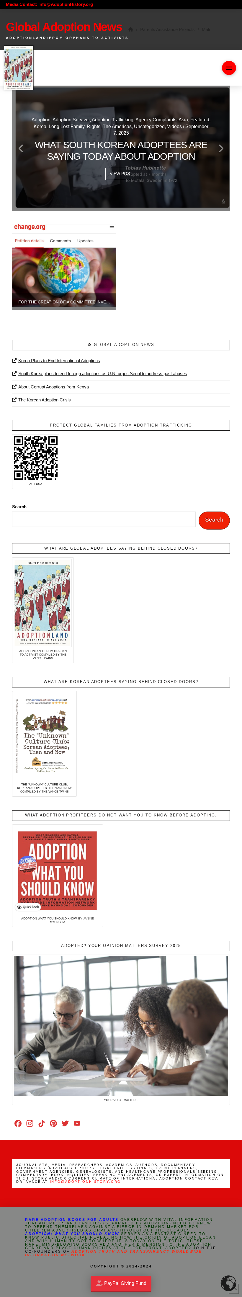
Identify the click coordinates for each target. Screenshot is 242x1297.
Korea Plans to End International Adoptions (59, 360)
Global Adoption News (124, 344)
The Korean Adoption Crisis (44, 399)
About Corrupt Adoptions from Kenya (53, 386)
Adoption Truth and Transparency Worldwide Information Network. (113, 1253)
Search (19, 506)
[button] (229, 68)
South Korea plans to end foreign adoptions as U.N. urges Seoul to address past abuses (102, 373)
